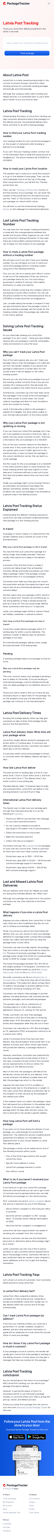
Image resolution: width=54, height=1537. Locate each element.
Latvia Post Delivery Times (22, 713)
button (6, 209)
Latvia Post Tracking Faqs (21, 1275)
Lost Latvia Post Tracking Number (21, 222)
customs (18, 814)
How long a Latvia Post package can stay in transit (23, 623)
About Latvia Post (16, 75)
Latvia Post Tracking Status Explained (22, 508)
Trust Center (34, 1513)
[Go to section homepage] (16, 1489)
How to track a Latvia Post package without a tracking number (23, 253)
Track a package (9, 1499)
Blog (5, 1509)
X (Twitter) (7, 1524)
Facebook (7, 1531)
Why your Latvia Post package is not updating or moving (24, 424)
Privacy (32, 1509)
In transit (8, 529)
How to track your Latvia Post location (25, 168)
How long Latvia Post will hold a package (21, 1122)
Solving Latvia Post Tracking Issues (23, 328)
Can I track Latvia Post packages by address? (23, 1317)
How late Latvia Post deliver (19, 767)
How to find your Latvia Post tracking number (24, 134)
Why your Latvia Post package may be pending (21, 670)
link (4, 953)
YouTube (6, 1527)
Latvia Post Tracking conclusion (17, 1373)
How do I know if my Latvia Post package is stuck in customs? (26, 1345)
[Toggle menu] (49, 3)
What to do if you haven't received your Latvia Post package (26, 1181)
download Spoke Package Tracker (31, 1407)
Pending (8, 653)
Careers (32, 1502)
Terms (31, 1506)
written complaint (37, 1201)
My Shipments (8, 1502)
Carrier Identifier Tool (11, 1513)
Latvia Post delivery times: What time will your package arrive (26, 733)
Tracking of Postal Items (27, 190)
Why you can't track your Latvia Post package (24, 353)
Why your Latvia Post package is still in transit (25, 547)
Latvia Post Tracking (17, 111)
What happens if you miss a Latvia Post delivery (25, 914)
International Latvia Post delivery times (22, 801)
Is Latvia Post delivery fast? (19, 1291)
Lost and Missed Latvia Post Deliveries (23, 883)
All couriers (7, 1506)
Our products (34, 1499)
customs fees (32, 846)
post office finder (34, 972)
